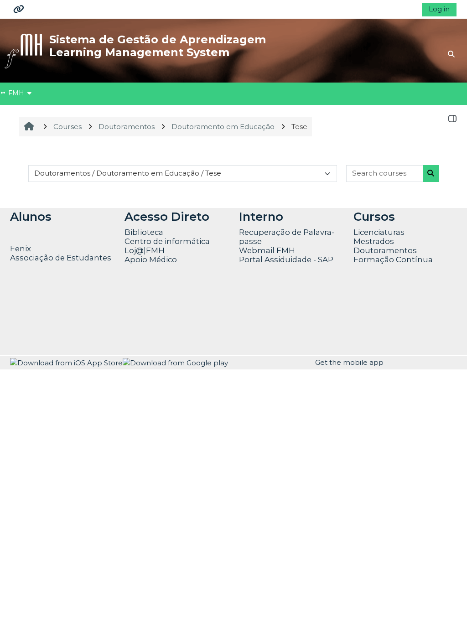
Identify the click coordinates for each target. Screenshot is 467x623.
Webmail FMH (267, 250)
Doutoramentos (385, 250)
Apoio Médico (151, 259)
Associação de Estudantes (60, 257)
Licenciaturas (379, 232)
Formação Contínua (393, 259)
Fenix (21, 248)
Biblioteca (144, 232)
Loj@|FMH (145, 250)
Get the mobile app (349, 362)
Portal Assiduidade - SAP (286, 259)
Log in (439, 9)
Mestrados (373, 241)
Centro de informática (167, 241)
